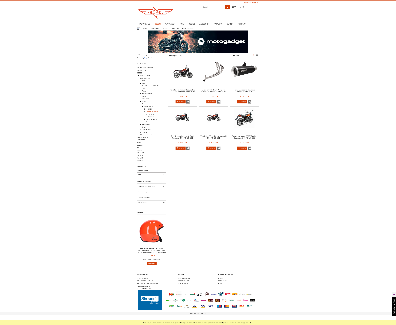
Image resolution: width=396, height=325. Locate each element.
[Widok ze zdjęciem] (253, 55)
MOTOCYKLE (141, 70)
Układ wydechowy (152, 111)
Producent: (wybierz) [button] (144, 192)
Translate (151, 58)
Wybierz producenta (142, 170)
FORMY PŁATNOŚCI (143, 278)
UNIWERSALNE (145, 75)
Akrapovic (151, 117)
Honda (144, 96)
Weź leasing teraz (394, 306)
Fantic (144, 91)
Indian (144, 101)
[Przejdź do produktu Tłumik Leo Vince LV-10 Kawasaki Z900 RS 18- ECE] (213, 121)
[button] (188, 102)
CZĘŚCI (139, 73)
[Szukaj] (227, 7)
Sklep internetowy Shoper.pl (198, 313)
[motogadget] (198, 41)
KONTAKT (221, 278)
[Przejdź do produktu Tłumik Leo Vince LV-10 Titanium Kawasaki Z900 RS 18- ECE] (244, 121)
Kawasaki (145, 104)
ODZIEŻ (140, 145)
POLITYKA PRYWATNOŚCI (144, 288)
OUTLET (140, 155)
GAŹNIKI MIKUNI (142, 137)
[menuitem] (144, 24)
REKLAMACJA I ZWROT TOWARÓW (147, 283)
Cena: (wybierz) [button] (142, 202)
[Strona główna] (155, 12)
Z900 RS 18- (148, 109)
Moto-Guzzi (145, 122)
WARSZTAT (141, 140)
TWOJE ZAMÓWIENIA (184, 278)
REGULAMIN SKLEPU (143, 286)
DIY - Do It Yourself (146, 135)
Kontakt (220, 283)
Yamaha (144, 132)
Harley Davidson (147, 93)
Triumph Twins (146, 129)
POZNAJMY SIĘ (222, 281)
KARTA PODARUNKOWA (145, 68)
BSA (143, 83)
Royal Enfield (146, 124)
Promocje (140, 160)
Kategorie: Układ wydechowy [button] (146, 186)
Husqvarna (145, 99)
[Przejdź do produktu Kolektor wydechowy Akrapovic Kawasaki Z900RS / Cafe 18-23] (213, 74)
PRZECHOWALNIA (183, 283)
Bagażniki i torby (151, 119)
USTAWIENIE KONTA (184, 281)
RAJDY (139, 150)
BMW (143, 81)
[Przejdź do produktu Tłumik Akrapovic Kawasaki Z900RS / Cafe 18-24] (244, 74)
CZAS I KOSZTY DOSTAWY (145, 281)
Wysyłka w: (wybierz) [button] (144, 197)
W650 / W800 (148, 106)
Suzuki (144, 127)
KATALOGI (140, 153)
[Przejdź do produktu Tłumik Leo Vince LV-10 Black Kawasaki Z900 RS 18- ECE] (182, 121)
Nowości (140, 158)
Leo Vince (151, 114)
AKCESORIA (141, 147)
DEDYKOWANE (145, 78)
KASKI (139, 142)
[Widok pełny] (257, 55)
